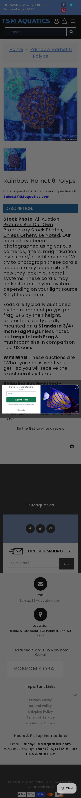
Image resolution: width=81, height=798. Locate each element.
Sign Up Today (21, 399)
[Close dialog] (76, 387)
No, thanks (21, 410)
